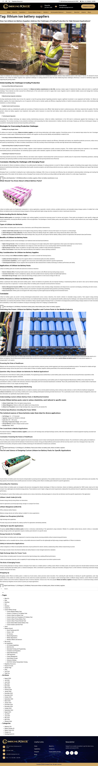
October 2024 (8, 708)
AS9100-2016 (10, 647)
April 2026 (7, 686)
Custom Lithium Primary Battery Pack (16, 619)
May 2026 (7, 684)
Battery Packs (20, 306)
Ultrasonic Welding (11, 660)
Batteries (21, 178)
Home (8, 12)
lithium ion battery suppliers (31, 178)
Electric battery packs (6, 217)
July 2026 (7, 680)
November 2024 (9, 706)
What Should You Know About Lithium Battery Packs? (21, 181)
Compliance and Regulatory (14, 650)
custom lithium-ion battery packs (42, 447)
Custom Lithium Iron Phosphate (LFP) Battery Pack (19, 617)
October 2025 (8, 697)
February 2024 (8, 721)
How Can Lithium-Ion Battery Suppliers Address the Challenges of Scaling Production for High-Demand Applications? (45, 21)
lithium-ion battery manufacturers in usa (48, 178)
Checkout (7, 606)
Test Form (7, 671)
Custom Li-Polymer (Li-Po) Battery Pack (17, 613)
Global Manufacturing (12, 652)
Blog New (7, 602)
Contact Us (7, 608)
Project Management (12, 656)
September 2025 (9, 699)
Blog (6, 600)
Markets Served (9, 628)
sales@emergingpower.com (66, 7)
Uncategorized (8, 734)
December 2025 (9, 693)
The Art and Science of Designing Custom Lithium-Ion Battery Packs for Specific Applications (35, 450)
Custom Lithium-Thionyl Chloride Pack (16, 621)
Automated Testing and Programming (16, 649)
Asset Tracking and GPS (13, 630)
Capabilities (22, 12)
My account (7, 641)
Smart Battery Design (12, 658)
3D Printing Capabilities (13, 645)
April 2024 (7, 719)
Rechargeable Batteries (57, 12)
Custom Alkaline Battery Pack (14, 611)
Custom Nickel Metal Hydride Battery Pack (17, 622)
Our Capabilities (9, 643)
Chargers (7, 732)
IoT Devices (10, 634)
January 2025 (8, 702)
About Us (14, 12)
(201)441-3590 (48, 7)
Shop (6, 669)
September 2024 (9, 710)
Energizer (69, 12)
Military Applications (12, 637)
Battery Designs (9, 728)
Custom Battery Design (34, 12)
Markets (45, 12)
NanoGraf (76, 12)
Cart (6, 604)
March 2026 (8, 687)
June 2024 (7, 715)
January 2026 (8, 691)
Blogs (89, 12)
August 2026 (8, 678)
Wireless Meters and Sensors (14, 639)
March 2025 (8, 701)
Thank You (7, 673)
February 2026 (8, 689)
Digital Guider (7, 447)
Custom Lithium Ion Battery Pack (15, 615)
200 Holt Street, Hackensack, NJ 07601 (69, 1)
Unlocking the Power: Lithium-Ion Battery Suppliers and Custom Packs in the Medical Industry (36, 309)
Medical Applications (12, 636)
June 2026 (7, 682)
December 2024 (9, 704)
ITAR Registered (11, 654)
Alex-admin (6, 178)
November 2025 (9, 695)
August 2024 (8, 712)
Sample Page (8, 667)
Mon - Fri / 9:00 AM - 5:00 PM (88, 1)
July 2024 (7, 714)
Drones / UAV (10, 632)
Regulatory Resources (17, 1)
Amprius (83, 12)
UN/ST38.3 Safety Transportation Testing (17, 662)
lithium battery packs (40, 306)
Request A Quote (88, 6)
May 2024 (7, 717)
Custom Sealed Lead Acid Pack (15, 624)
